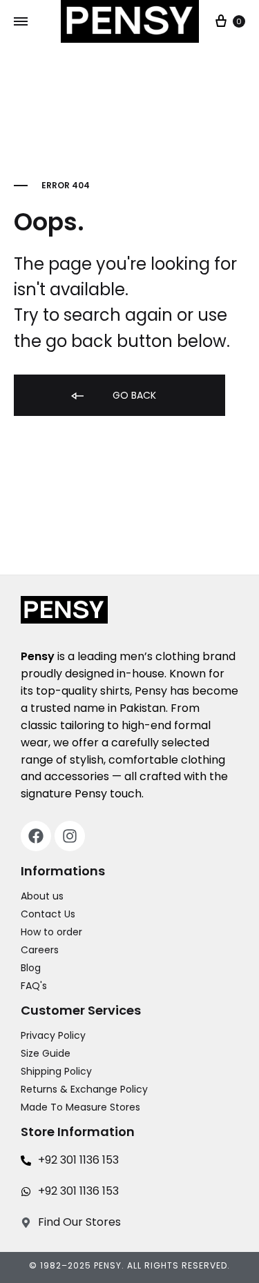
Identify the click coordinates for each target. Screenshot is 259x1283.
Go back (133, 395)
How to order (51, 932)
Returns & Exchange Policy (84, 1089)
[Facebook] (36, 836)
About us (42, 896)
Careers (40, 950)
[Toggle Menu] (21, 22)
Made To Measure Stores (80, 1107)
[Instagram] (70, 836)
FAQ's (34, 986)
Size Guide (45, 1053)
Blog (31, 968)
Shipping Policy (56, 1071)
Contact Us (48, 914)
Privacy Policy (53, 1035)
